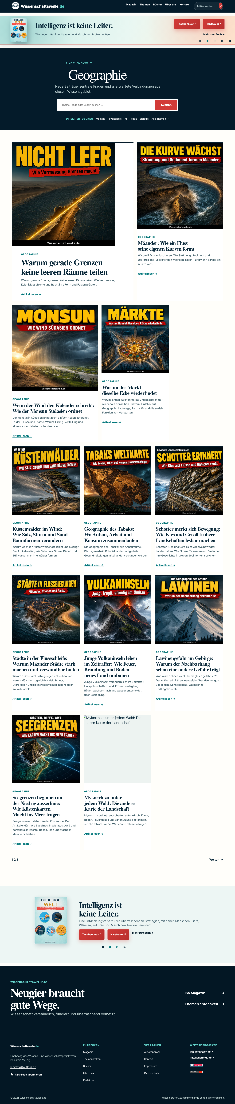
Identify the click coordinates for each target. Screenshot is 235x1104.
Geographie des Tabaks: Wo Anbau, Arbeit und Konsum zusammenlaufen (111, 534)
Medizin (100, 118)
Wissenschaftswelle (42, 6)
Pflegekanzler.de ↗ (202, 1051)
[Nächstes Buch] (222, 41)
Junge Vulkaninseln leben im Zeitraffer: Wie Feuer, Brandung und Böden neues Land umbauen (110, 666)
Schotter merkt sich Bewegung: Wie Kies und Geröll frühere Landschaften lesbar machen (188, 534)
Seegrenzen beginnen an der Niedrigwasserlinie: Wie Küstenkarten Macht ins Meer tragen (37, 805)
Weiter (216, 859)
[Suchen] (221, 6)
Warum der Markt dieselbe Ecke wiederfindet (129, 390)
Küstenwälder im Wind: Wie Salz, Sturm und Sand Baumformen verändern (40, 534)
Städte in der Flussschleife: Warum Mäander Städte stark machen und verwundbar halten (45, 663)
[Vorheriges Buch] (199, 41)
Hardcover (214, 23)
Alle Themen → (160, 118)
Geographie (29, 254)
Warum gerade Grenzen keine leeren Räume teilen (64, 266)
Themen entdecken (205, 1004)
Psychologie (115, 118)
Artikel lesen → (31, 294)
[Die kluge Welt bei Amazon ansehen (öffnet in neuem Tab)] (19, 30)
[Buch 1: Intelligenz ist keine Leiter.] (207, 41)
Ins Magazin (205, 993)
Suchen (166, 104)
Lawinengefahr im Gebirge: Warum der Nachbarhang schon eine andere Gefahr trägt (188, 663)
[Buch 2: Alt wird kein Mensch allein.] (214, 41)
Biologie (144, 118)
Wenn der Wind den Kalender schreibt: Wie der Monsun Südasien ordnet (53, 408)
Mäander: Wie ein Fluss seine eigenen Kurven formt (166, 246)
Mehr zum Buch (214, 34)
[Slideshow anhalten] (229, 41)
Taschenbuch (187, 23)
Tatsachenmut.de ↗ (202, 1057)
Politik (133, 118)
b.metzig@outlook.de (23, 1067)
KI (126, 118)
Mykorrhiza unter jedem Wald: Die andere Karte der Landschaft (109, 803)
